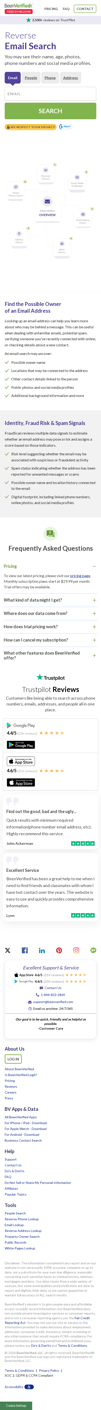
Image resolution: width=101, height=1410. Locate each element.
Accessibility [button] (14, 1387)
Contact (85, 9)
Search (50, 111)
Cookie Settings (16, 1405)
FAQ (66, 9)
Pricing (51, 9)
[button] (66, 127)
